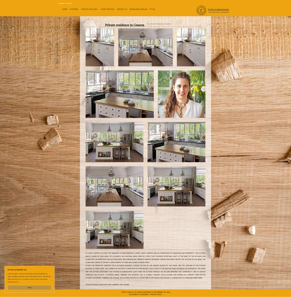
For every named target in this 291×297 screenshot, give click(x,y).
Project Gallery (90, 9)
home (64, 9)
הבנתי (29, 287)
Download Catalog (138, 9)
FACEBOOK (62, 3)
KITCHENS (74, 9)
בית (148, 24)
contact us (122, 9)
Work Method (107, 9)
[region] (30, 279)
